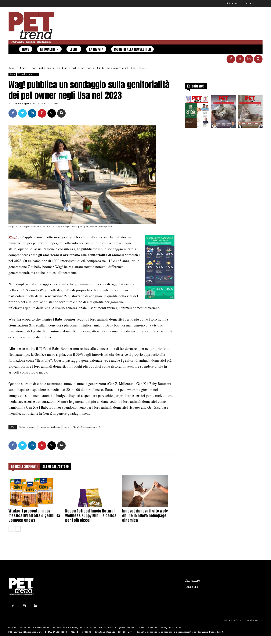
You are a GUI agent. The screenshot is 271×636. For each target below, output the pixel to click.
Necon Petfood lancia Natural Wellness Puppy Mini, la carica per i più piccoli (90, 515)
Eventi (73, 49)
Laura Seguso (22, 103)
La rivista (96, 49)
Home (11, 68)
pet (66, 427)
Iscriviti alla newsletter (132, 49)
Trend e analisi (27, 74)
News (25, 49)
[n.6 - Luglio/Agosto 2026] (223, 112)
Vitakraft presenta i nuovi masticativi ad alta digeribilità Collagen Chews (34, 515)
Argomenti (47, 49)
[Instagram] (240, 59)
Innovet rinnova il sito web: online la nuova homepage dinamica (145, 515)
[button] (258, 59)
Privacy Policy (232, 620)
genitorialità (50, 427)
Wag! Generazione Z (86, 427)
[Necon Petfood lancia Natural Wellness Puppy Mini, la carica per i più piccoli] (91, 491)
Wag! (12, 237)
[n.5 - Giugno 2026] (250, 112)
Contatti (250, 3)
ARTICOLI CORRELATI (24, 466)
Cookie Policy (254, 620)
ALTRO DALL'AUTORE (56, 466)
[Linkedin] (249, 59)
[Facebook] (231, 59)
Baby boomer (27, 427)
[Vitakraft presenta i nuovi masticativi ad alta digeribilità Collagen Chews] (34, 491)
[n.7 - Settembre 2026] (197, 112)
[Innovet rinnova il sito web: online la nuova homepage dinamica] (148, 491)
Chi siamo (232, 3)
